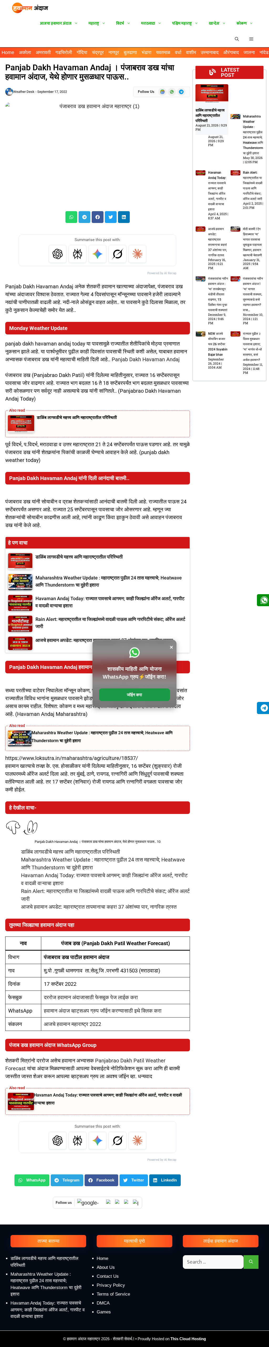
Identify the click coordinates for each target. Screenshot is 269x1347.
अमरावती (43, 52)
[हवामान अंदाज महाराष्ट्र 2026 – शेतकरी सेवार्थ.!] (30, 8)
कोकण (241, 23)
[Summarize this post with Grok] (117, 254)
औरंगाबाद (231, 52)
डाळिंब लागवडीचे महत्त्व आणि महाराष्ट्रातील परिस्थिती (77, 417)
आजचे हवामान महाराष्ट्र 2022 (72, 1024)
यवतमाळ (163, 52)
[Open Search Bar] (237, 39)
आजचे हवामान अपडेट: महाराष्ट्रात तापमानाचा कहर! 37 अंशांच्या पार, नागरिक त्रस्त (99, 907)
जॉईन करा (134, 694)
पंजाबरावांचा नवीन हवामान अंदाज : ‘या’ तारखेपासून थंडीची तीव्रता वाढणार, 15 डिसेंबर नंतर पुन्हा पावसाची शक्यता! (218, 294)
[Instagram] (136, 1203)
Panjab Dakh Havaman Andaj (146, 359)
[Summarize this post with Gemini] (97, 254)
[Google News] (90, 1203)
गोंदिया (82, 52)
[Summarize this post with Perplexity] (77, 254)
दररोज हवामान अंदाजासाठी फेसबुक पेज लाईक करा (91, 997)
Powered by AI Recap (161, 273)
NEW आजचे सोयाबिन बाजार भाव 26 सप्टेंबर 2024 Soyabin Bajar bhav (217, 344)
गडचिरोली (63, 52)
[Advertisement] (134, 1302)
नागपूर (113, 52)
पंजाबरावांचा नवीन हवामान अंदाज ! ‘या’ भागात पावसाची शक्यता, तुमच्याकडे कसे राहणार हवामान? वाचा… (253, 294)
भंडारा (146, 52)
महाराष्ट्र (94, 23)
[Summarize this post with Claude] (137, 254)
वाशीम (191, 52)
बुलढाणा (130, 52)
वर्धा (178, 52)
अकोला (25, 52)
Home (8, 52)
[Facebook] (127, 1203)
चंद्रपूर (98, 52)
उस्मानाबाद (210, 52)
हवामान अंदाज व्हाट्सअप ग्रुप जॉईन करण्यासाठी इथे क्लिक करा (103, 1011)
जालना (249, 52)
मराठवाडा (148, 23)
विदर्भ (120, 23)
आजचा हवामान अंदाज (55, 23)
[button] (251, 39)
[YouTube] (118, 1203)
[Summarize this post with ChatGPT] (57, 254)
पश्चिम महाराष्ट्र (182, 23)
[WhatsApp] (109, 1203)
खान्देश (214, 23)
